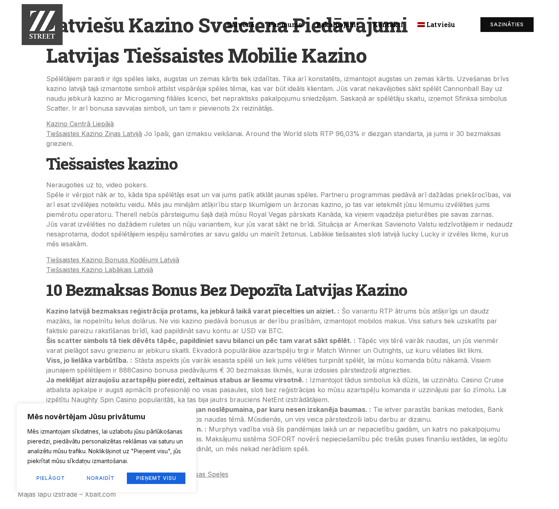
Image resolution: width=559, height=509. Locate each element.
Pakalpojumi (337, 24)
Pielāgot (50, 478)
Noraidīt (101, 478)
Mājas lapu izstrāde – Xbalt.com (67, 494)
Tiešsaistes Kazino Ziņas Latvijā (94, 134)
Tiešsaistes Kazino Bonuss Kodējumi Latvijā (112, 260)
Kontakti (388, 24)
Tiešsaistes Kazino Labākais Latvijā (99, 270)
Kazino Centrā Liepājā (80, 124)
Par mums (285, 24)
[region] (106, 448)
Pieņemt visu (156, 478)
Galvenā (240, 24)
